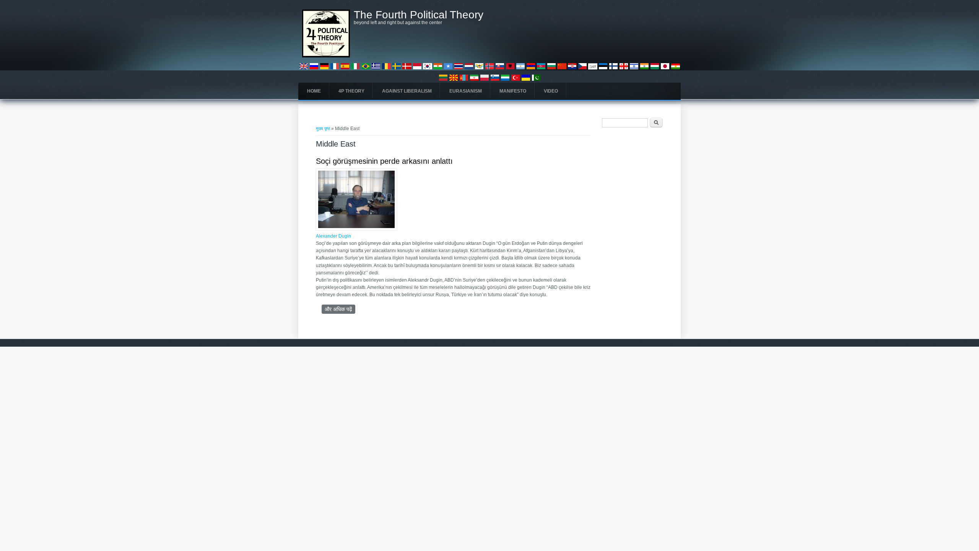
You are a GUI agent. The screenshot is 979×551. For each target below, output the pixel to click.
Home (314, 91)
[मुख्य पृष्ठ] (326, 56)
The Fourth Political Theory (418, 15)
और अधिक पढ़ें (340, 309)
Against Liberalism (407, 91)
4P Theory (351, 91)
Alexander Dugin (333, 236)
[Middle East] (303, 69)
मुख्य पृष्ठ (323, 128)
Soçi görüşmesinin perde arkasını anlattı (384, 161)
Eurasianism (465, 91)
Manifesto (512, 91)
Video (551, 91)
